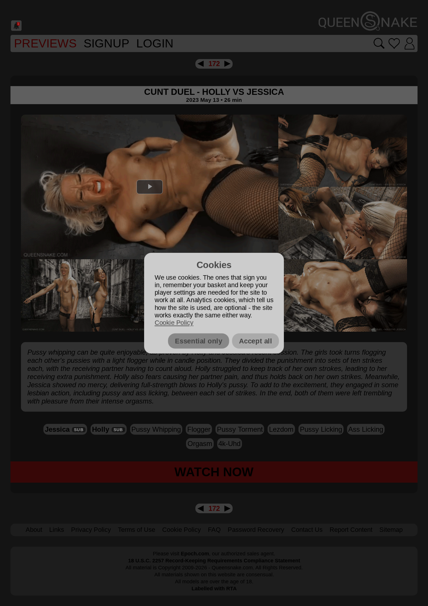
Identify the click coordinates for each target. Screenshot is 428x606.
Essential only (198, 341)
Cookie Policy (174, 322)
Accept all (255, 341)
